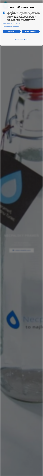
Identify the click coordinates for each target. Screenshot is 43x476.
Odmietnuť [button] (11, 31)
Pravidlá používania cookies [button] (12, 24)
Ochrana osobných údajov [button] (11, 26)
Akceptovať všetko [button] (30, 31)
